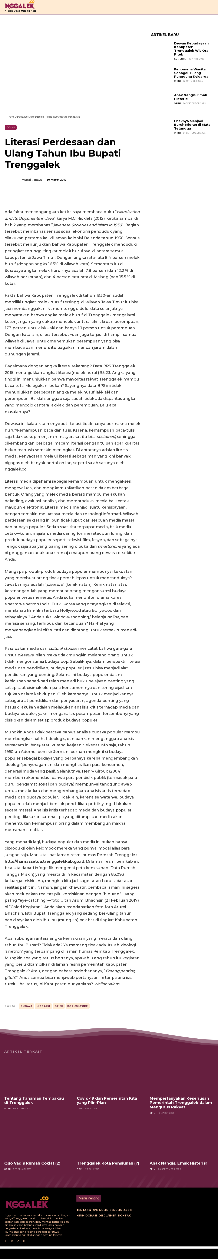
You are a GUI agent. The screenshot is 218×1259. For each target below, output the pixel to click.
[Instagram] (12, 1241)
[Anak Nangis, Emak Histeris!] (161, 103)
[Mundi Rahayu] (15, 180)
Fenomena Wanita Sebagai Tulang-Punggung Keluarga (191, 73)
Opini (10, 127)
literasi (43, 1006)
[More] (77, 198)
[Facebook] (38, 198)
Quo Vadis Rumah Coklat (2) (32, 1163)
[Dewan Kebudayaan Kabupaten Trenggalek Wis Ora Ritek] (161, 51)
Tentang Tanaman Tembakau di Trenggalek (34, 1100)
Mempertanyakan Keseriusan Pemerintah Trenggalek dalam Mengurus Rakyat (181, 1102)
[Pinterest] (58, 198)
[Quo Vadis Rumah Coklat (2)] (36, 1140)
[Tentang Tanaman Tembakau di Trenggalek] (36, 1075)
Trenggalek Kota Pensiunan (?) (108, 1163)
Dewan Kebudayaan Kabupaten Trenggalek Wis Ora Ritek (191, 48)
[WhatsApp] (67, 198)
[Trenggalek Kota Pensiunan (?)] (109, 1140)
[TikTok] (18, 1241)
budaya (26, 1006)
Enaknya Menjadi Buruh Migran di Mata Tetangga (192, 124)
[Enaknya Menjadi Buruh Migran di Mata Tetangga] (161, 129)
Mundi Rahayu (32, 179)
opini (58, 1006)
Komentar (180, 59)
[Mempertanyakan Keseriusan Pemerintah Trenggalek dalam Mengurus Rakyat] (182, 1075)
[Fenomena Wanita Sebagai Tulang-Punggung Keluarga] (161, 77)
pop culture (77, 1006)
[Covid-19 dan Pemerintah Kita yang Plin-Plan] (109, 1075)
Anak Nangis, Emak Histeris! (190, 97)
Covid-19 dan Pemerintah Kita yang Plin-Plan (107, 1100)
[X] (48, 198)
